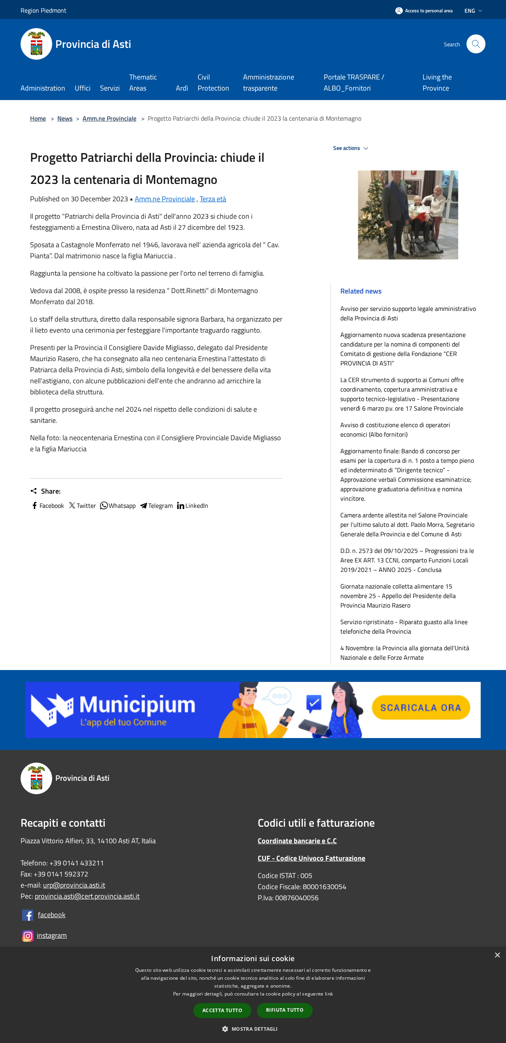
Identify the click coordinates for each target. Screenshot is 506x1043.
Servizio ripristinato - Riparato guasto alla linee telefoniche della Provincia (404, 626)
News (65, 118)
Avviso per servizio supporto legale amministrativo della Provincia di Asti (408, 313)
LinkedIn (196, 505)
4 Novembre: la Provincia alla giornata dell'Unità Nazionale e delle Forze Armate (404, 652)
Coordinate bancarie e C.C (297, 840)
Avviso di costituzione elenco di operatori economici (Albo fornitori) (395, 429)
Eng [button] (469, 10)
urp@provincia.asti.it (74, 885)
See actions (347, 148)
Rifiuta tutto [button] (285, 1010)
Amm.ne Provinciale (109, 118)
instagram (52, 935)
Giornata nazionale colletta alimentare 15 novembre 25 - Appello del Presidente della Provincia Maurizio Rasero (398, 595)
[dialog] (253, 995)
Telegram (160, 505)
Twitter (86, 505)
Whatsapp (122, 505)
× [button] (497, 955)
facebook (52, 914)
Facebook (52, 505)
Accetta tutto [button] (222, 1010)
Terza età (213, 198)
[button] (253, 1029)
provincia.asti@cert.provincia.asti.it (87, 896)
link (329, 993)
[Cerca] (475, 43)
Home (38, 118)
